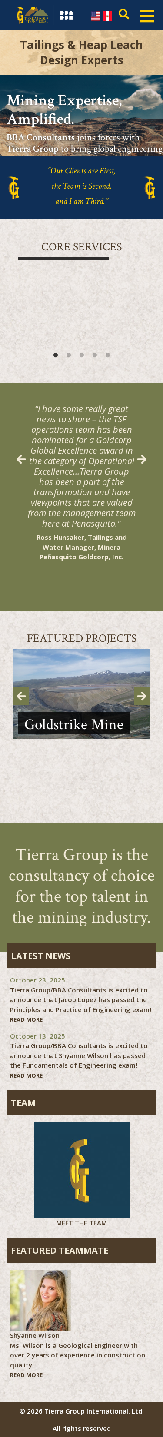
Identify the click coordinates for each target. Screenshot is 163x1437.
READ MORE (26, 1019)
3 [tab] (81, 355)
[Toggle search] (121, 15)
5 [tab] (107, 355)
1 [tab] (55, 355)
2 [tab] (68, 355)
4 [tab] (94, 355)
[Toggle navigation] (147, 15)
